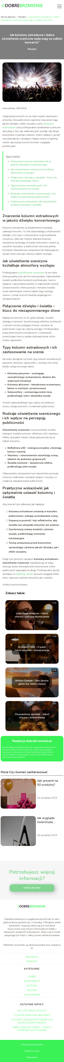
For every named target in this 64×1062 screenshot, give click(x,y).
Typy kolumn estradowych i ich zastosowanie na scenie (29, 187)
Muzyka (22, 16)
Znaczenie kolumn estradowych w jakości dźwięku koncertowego (31, 163)
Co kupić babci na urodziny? (32, 1015)
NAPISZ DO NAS (31, 888)
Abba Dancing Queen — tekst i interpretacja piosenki (31, 1029)
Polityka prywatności (32, 1044)
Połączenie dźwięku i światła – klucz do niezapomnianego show (34, 179)
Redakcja (32, 957)
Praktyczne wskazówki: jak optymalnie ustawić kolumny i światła (34, 203)
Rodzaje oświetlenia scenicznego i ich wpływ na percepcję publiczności (33, 195)
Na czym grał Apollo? (32, 1010)
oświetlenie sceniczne (31, 272)
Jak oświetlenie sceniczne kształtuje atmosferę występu (32, 171)
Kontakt (32, 961)
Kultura (32, 985)
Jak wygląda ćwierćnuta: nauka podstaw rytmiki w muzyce (49, 820)
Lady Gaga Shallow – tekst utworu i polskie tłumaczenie (32, 615)
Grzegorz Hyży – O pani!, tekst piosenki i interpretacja (32, 648)
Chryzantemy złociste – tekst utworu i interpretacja (32, 716)
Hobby (32, 976)
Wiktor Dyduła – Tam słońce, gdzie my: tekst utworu (32, 682)
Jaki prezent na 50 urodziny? (47, 783)
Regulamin (32, 1057)
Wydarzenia (32, 994)
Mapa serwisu (32, 1051)
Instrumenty (32, 981)
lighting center (24, 574)
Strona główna (8, 16)
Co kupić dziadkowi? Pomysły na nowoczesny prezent (32, 1021)
